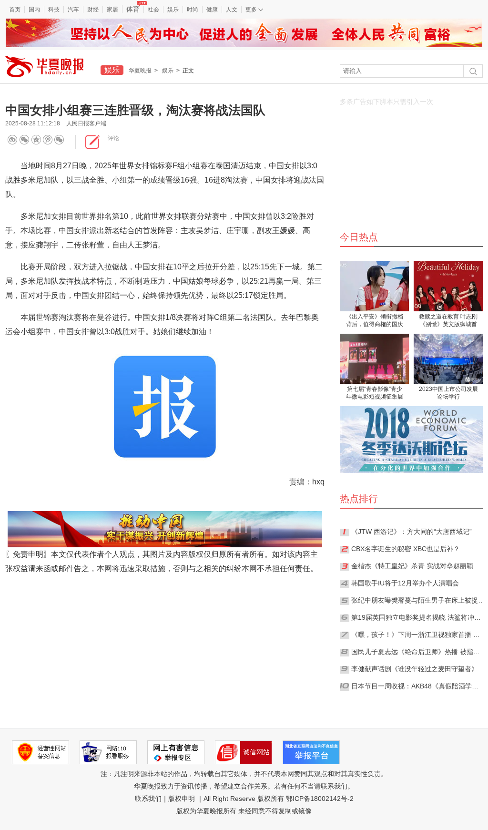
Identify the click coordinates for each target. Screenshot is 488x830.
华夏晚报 (140, 70)
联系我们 (148, 798)
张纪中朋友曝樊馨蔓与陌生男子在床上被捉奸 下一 (418, 600)
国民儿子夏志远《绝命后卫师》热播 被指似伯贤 (418, 652)
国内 (34, 9)
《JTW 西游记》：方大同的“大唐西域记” (411, 531)
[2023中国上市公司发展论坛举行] (448, 359)
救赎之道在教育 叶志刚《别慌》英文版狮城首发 (448, 321)
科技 (54, 9)
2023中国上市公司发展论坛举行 (448, 393)
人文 (231, 9)
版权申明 (181, 798)
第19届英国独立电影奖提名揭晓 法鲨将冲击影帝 (418, 617)
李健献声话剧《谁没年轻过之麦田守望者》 (414, 669)
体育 (133, 9)
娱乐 (173, 9)
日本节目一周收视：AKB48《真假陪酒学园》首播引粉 (418, 686)
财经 (93, 9)
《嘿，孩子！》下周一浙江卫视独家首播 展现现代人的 (418, 634)
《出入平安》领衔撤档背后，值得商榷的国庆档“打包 (374, 321)
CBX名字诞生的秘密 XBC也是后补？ (405, 549)
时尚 (192, 9)
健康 (212, 9)
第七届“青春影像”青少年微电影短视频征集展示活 (374, 393)
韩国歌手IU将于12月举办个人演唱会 (405, 583)
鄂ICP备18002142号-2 (320, 798)
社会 (153, 9)
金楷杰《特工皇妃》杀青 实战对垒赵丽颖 (412, 566)
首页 (14, 9)
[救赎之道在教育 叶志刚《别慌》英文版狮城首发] (448, 286)
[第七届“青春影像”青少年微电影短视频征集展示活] (374, 359)
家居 (112, 9)
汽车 (73, 9)
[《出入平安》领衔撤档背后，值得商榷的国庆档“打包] (374, 286)
